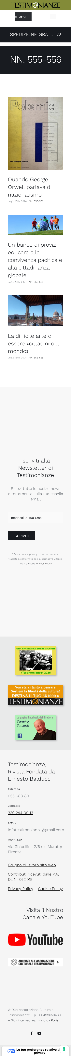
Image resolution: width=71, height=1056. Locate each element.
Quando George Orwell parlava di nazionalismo (29, 187)
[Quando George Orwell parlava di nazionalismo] (35, 133)
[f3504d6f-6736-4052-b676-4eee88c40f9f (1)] (35, 648)
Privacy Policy (43, 563)
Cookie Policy (50, 888)
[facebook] (32, 1033)
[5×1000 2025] (35, 686)
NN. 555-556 (36, 201)
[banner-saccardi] (35, 717)
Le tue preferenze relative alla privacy (39, 1051)
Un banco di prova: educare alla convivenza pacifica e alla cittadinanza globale (35, 260)
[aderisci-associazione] (35, 959)
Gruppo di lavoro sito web (32, 865)
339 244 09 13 (20, 812)
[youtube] (39, 1033)
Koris (54, 1020)
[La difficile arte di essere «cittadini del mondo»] (35, 310)
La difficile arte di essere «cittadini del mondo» (33, 343)
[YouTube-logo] (35, 926)
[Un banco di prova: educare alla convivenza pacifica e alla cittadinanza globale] (35, 225)
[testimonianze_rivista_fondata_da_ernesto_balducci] (35, 4)
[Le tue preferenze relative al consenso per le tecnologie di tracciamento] (64, 1049)
